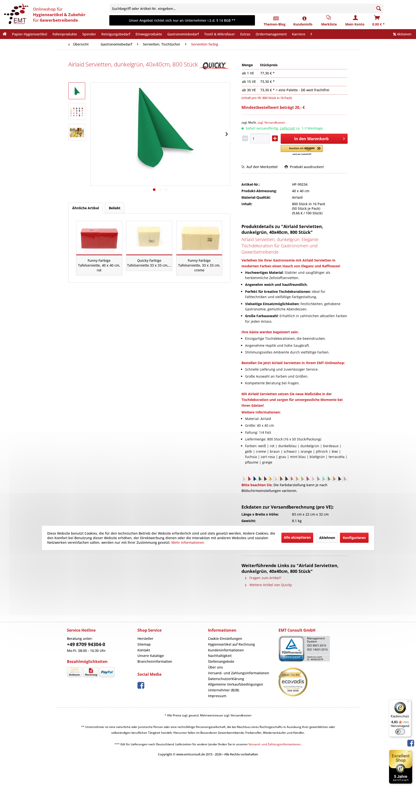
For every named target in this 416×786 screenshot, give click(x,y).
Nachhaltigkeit (220, 655)
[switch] (400, 731)
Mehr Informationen (187, 542)
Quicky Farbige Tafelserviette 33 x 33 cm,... (149, 263)
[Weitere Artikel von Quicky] (214, 66)
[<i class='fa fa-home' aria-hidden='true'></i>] (4, 34)
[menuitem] (249, 8)
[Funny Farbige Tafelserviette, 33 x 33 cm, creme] (199, 238)
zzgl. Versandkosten (271, 122)
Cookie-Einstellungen (225, 638)
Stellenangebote (221, 661)
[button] (302, 150)
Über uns (215, 667)
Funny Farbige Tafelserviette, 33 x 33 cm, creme (199, 265)
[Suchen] (379, 8)
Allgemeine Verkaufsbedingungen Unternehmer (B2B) (235, 687)
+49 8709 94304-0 (86, 644)
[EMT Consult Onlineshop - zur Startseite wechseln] (15, 14)
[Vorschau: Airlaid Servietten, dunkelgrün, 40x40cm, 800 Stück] (76, 90)
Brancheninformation (154, 661)
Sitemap (144, 644)
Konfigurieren (354, 537)
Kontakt (143, 650)
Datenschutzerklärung (226, 678)
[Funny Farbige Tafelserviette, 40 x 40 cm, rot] (99, 238)
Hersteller (145, 638)
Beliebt (114, 208)
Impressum (217, 696)
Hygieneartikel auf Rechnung (231, 644)
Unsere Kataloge (150, 655)
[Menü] (408, 702)
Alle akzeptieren (297, 537)
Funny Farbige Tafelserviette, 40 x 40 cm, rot (99, 265)
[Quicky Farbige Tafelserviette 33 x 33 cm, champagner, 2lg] (149, 238)
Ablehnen (327, 537)
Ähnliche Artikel (85, 208)
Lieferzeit (287, 128)
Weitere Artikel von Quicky (270, 585)
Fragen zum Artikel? (264, 578)
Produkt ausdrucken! (306, 166)
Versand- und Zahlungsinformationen (238, 673)
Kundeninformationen (226, 650)
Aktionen (403, 34)
